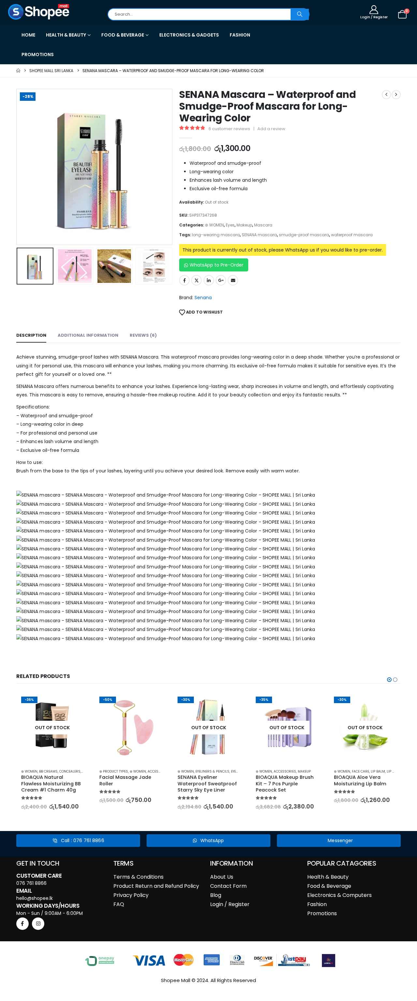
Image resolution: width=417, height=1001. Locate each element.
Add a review (271, 129)
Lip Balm (343, 771)
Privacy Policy (131, 895)
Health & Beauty (328, 877)
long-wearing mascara (216, 235)
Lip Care (359, 771)
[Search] (300, 14)
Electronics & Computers (339, 895)
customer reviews (229, 129)
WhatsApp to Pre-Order (216, 265)
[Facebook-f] (22, 923)
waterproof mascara (352, 235)
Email (233, 280)
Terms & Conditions (138, 877)
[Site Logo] (39, 11)
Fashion (317, 904)
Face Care (325, 771)
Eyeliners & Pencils (177, 771)
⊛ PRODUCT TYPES (79, 771)
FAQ (118, 904)
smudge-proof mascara (304, 235)
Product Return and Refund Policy (156, 886)
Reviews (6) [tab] (143, 335)
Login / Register (230, 904)
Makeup (244, 225)
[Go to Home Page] (18, 70)
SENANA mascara (259, 235)
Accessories (124, 771)
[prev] (386, 94)
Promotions (322, 913)
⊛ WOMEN (214, 225)
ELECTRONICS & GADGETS (189, 35)
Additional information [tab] (88, 335)
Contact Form (228, 886)
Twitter (196, 280)
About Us (221, 877)
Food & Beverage (329, 886)
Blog (215, 895)
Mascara (263, 225)
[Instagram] (38, 923)
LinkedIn (209, 280)
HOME (28, 35)
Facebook (184, 280)
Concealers (35, 771)
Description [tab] (31, 335)
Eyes (230, 225)
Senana (203, 297)
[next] (396, 94)
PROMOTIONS (38, 54)
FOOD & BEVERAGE (122, 35)
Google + (221, 280)
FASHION (240, 35)
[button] (18, 167)
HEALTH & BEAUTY (66, 35)
